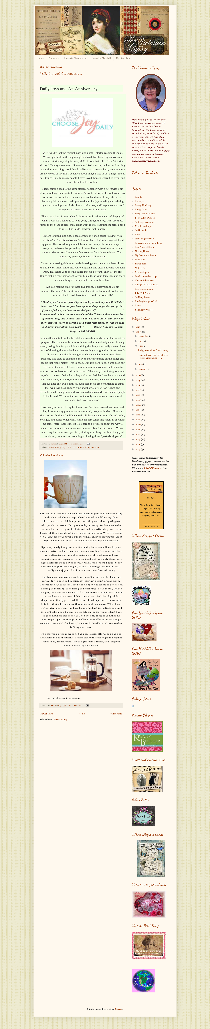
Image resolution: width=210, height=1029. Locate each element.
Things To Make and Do (146, 284)
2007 (138, 439)
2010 (138, 424)
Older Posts (116, 713)
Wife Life (140, 268)
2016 (138, 394)
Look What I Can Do (145, 217)
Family (51, 447)
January (143, 369)
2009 (138, 429)
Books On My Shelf (101, 58)
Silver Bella (140, 263)
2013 (138, 409)
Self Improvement (91, 447)
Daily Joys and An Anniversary (61, 73)
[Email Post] (88, 444)
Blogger (118, 1008)
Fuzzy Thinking (143, 205)
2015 (138, 400)
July (141, 341)
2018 (138, 385)
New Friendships (143, 226)
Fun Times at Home (144, 247)
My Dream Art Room (145, 255)
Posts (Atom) (60, 719)
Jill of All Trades (143, 293)
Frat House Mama (144, 289)
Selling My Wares (144, 309)
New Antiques (142, 272)
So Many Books (142, 297)
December (144, 336)
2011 (138, 419)
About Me (54, 58)
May (141, 364)
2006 (138, 444)
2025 (138, 331)
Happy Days (60, 447)
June (141, 345)
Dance (138, 305)
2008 (138, 434)
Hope (79, 447)
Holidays (71, 447)
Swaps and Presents (145, 213)
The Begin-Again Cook (146, 301)
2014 (138, 404)
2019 (138, 380)
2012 (138, 414)
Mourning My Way (144, 238)
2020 (138, 375)
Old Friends (141, 230)
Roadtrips (140, 259)
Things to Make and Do (75, 58)
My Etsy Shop (123, 58)
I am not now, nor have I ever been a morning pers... (153, 356)
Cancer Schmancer (144, 280)
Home (41, 58)
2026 (138, 326)
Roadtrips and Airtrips (146, 276)
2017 (138, 390)
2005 (138, 449)
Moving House (142, 251)
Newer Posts (46, 713)
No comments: (76, 444)
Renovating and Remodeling (148, 243)
